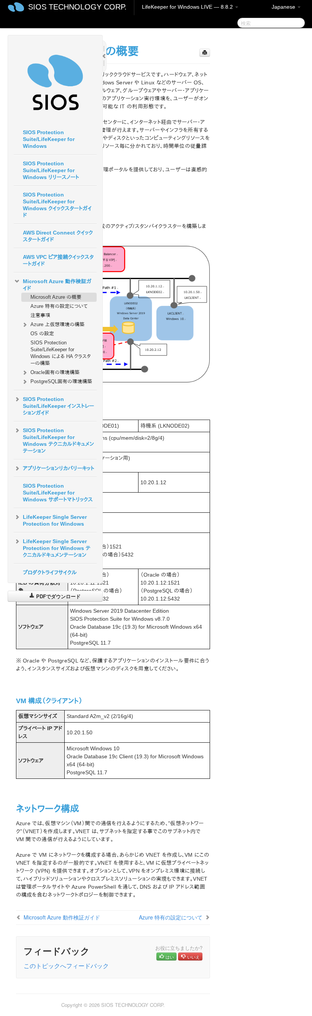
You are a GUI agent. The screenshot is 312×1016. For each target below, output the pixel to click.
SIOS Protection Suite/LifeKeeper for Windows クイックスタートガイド (57, 205)
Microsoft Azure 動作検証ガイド (57, 284)
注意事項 (40, 315)
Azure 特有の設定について (59, 306)
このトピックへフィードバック (66, 965)
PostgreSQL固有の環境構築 (61, 381)
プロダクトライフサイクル (50, 572)
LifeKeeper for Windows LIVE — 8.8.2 (188, 7)
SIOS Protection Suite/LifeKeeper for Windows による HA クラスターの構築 (60, 353)
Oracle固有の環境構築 (55, 372)
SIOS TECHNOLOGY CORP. (77, 7)
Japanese (284, 7)
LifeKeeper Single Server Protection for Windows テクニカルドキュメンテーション (57, 548)
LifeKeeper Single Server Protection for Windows (55, 520)
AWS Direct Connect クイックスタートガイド (58, 236)
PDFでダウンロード (58, 596)
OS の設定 (42, 333)
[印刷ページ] (204, 53)
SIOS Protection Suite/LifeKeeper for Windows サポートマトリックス (58, 492)
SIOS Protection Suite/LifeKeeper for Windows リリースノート (51, 170)
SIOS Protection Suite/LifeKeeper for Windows (49, 139)
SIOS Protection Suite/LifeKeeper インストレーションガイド (58, 406)
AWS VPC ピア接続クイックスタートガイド (58, 260)
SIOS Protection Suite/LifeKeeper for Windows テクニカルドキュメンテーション (58, 440)
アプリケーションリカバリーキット (58, 468)
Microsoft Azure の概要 (55, 297)
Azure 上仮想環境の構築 (57, 324)
